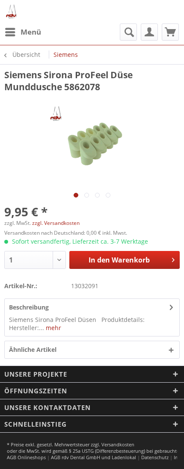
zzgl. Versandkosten (56, 223)
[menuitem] (22, 32)
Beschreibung (29, 307)
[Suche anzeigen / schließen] (128, 32)
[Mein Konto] (149, 32)
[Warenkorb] (170, 32)
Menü (31, 32)
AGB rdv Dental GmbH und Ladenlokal (93, 457)
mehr (52, 328)
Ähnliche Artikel (32, 349)
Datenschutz (155, 457)
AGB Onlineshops (26, 457)
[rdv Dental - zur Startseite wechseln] (11, 11)
